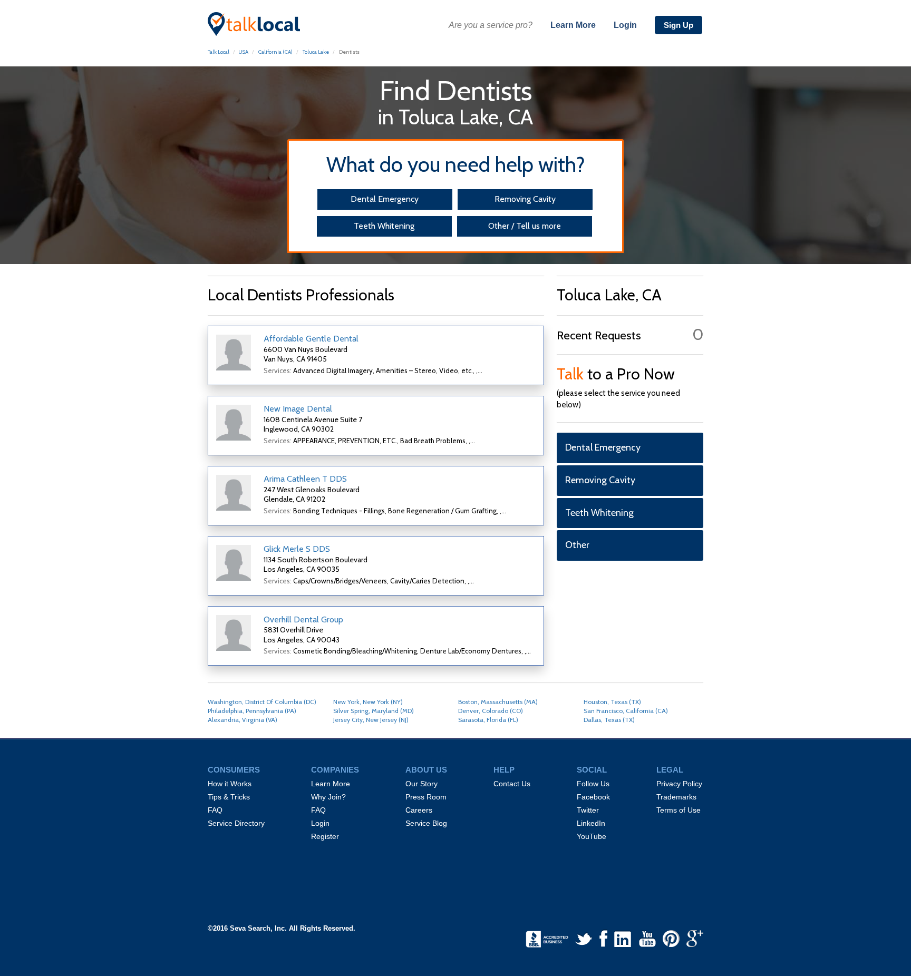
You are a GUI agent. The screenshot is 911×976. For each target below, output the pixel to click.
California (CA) (275, 51)
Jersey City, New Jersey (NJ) (371, 720)
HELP (504, 770)
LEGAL (669, 770)
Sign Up (678, 25)
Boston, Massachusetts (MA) (498, 702)
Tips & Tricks (229, 797)
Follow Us (593, 783)
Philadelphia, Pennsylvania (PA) (252, 711)
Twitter (588, 810)
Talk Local (218, 51)
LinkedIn (591, 823)
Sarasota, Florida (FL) (488, 720)
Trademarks (676, 797)
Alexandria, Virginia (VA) (242, 720)
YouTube (591, 836)
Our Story (421, 783)
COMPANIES (335, 770)
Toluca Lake (316, 51)
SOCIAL (592, 770)
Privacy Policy (679, 783)
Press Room (426, 797)
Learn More (573, 25)
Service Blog (426, 823)
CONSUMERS (234, 770)
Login (625, 25)
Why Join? (328, 797)
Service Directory (236, 823)
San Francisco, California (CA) (626, 711)
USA (243, 51)
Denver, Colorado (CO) (490, 711)
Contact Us (511, 783)
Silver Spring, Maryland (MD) (373, 711)
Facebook (593, 797)
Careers (418, 810)
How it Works (229, 783)
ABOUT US (426, 770)
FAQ (215, 810)
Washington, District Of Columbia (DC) (262, 702)
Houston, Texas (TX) (612, 702)
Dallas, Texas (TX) (609, 720)
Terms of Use (678, 810)
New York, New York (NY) (368, 702)
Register (325, 836)
